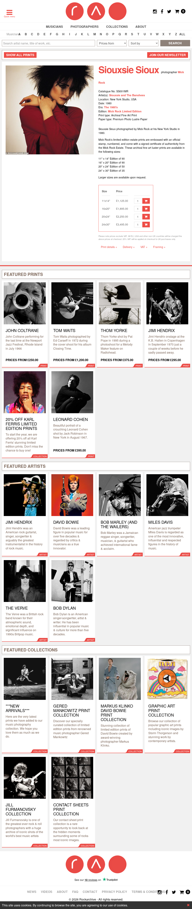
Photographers (84, 26)
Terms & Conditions (148, 891)
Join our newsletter (167, 55)
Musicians (54, 26)
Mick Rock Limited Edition (125, 111)
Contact (90, 891)
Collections (117, 26)
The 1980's (111, 107)
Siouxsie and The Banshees (127, 95)
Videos (46, 891)
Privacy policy (114, 891)
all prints (20, 55)
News (31, 891)
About (140, 26)
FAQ (75, 891)
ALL (182, 34)
